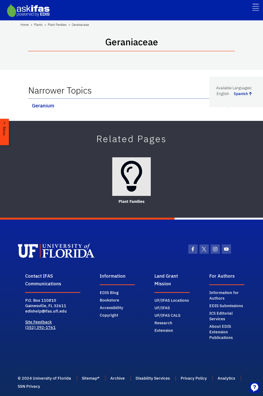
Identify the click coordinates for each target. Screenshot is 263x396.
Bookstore (109, 300)
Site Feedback (38, 321)
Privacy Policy (194, 378)
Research (163, 322)
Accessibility (111, 307)
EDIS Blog (109, 292)
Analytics (226, 378)
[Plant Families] (131, 176)
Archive (117, 378)
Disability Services (153, 378)
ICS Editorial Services (221, 315)
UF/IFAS (162, 307)
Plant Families (57, 25)
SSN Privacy (29, 386)
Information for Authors (224, 295)
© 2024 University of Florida (44, 378)
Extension (163, 330)
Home (24, 25)
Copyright (109, 315)
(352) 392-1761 (40, 327)
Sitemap (89, 378)
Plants (38, 25)
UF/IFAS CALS (167, 315)
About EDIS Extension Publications (221, 332)
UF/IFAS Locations (171, 300)
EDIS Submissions (226, 305)
